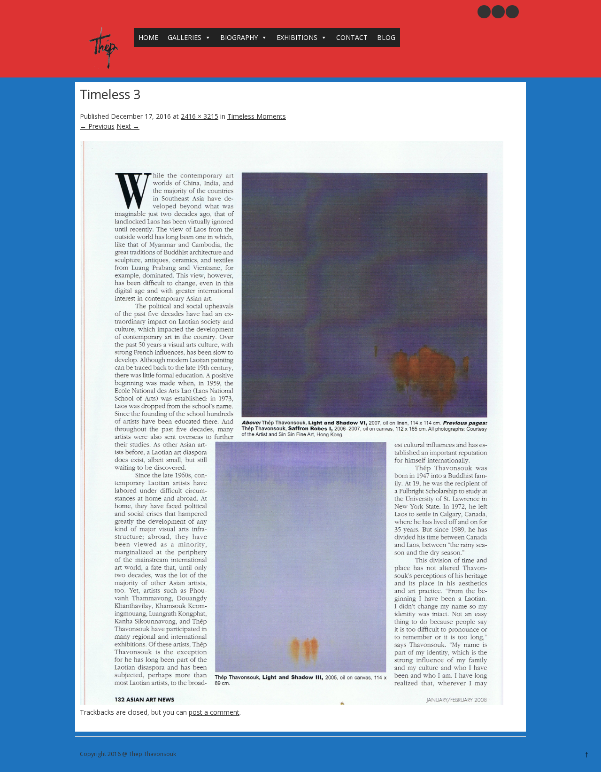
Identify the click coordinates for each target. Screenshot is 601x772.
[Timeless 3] (291, 702)
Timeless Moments (256, 116)
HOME (148, 37)
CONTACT (352, 37)
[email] (484, 12)
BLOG (386, 37)
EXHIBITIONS (297, 37)
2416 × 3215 (199, 116)
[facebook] (512, 12)
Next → (127, 126)
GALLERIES (184, 37)
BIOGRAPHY (239, 37)
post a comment (214, 712)
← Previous (97, 126)
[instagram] (498, 12)
